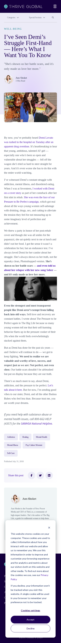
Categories (11, 17)
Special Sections (35, 17)
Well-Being (13, 29)
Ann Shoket (21, 78)
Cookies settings (30, 610)
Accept (30, 619)
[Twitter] (40, 475)
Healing (25, 437)
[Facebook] (31, 475)
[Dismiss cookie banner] (49, 527)
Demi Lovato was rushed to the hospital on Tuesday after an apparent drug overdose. (28, 142)
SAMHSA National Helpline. (37, 423)
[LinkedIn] (49, 475)
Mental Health (41, 437)
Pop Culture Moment (34, 445)
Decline (31, 628)
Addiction (11, 437)
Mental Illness (12, 445)
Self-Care (11, 453)
